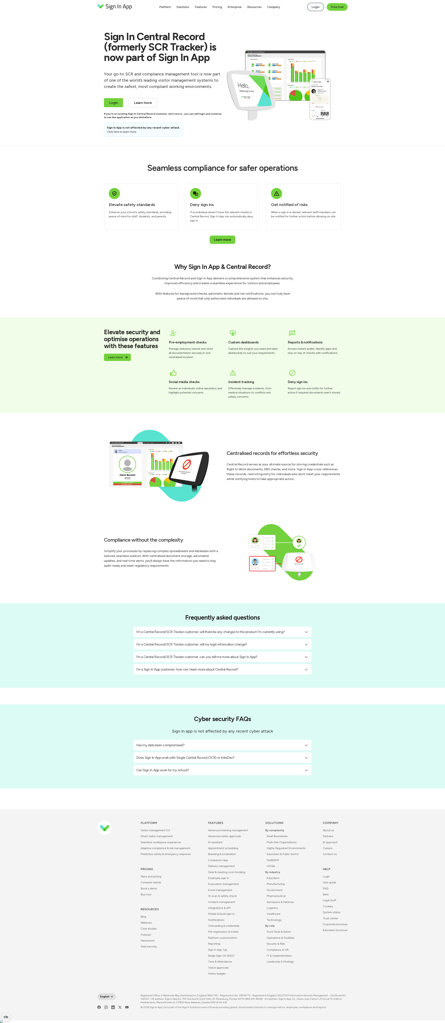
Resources (254, 7)
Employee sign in (218, 878)
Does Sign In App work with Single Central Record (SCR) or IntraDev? (185, 757)
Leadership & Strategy (280, 961)
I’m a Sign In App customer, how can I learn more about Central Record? (187, 669)
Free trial (337, 7)
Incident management (221, 902)
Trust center (330, 918)
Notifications (216, 920)
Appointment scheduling (223, 848)
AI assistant (215, 842)
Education (273, 878)
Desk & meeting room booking (226, 872)
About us (328, 830)
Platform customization (222, 937)
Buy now (146, 894)
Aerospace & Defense (280, 902)
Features (201, 7)
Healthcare (273, 913)
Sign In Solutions (191, 1007)
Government (274, 890)
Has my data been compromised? (160, 745)
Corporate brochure (335, 924)
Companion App (218, 860)
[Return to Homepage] (114, 6)
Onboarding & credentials (223, 925)
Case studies (149, 928)
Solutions (182, 7)
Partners (328, 836)
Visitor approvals (218, 967)
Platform (165, 7)
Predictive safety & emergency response (166, 854)
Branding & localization (222, 854)
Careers (328, 848)
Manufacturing (276, 884)
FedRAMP (273, 860)
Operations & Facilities (280, 937)
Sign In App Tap (217, 949)
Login (315, 7)
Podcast (146, 934)
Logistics (272, 908)
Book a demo (149, 888)
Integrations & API (219, 908)
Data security (149, 946)
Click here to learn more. (122, 131)
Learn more (222, 239)
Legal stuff (329, 900)
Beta (326, 894)
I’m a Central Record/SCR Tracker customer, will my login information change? (191, 644)
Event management (220, 890)
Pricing (217, 7)
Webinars (146, 922)
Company (273, 7)
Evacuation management (223, 884)
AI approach (330, 842)
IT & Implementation (279, 955)
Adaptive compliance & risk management (165, 848)
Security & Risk (276, 943)
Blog (143, 916)
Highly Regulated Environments (286, 848)
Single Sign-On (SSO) (221, 955)
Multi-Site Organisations (282, 842)
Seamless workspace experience (161, 842)
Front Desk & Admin (279, 931)
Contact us (330, 854)
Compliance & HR (278, 949)
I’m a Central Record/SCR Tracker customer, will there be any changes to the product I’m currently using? (210, 632)
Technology (274, 920)
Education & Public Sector (283, 854)
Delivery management (221, 866)
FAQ (325, 888)
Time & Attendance (220, 961)
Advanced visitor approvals (224, 836)
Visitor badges (217, 973)
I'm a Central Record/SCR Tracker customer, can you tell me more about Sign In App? (196, 657)
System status (332, 912)
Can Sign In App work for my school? (162, 770)
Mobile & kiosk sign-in (221, 913)
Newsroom (148, 940)
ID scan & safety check (222, 896)
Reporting (214, 943)
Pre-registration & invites (223, 931)
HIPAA (271, 866)
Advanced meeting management (228, 830)
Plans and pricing (151, 876)
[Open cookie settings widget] (6, 1017)
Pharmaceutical (276, 896)
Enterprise (235, 7)
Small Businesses (277, 836)
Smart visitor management (157, 836)
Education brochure (335, 930)
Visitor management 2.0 (155, 830)
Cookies (328, 906)
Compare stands (151, 882)
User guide (329, 882)
